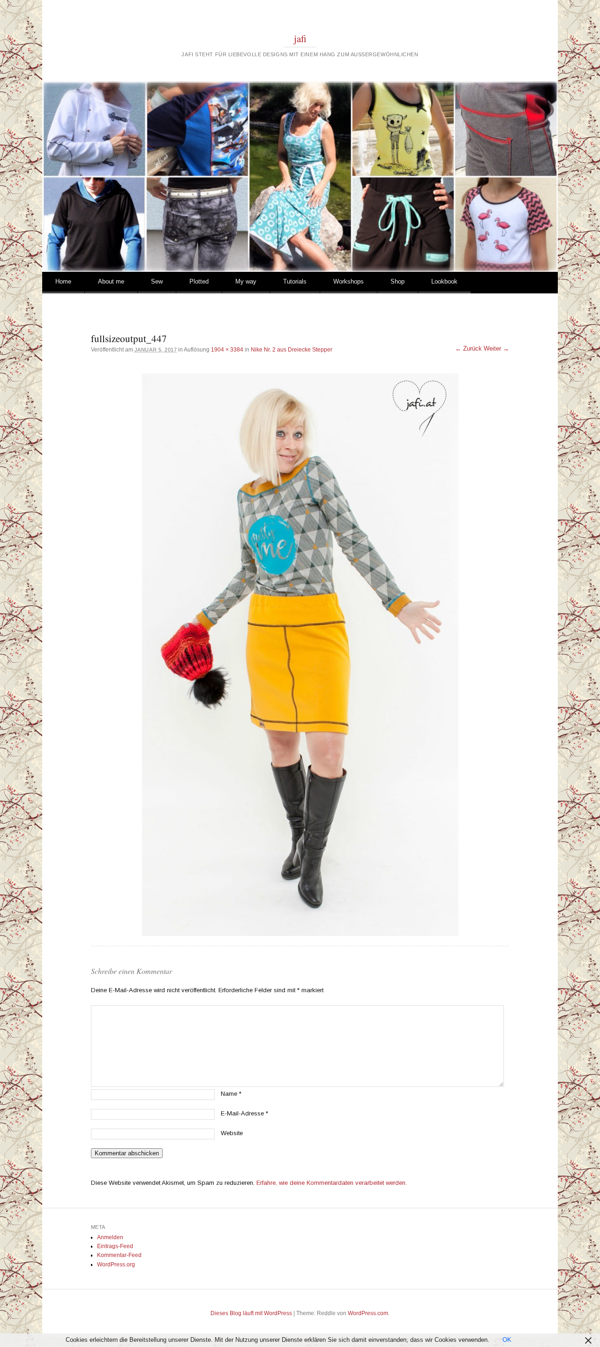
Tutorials (295, 281)
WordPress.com (368, 1313)
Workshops (348, 281)
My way (245, 281)
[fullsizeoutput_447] (300, 655)
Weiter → (496, 348)
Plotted (199, 281)
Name (231, 1093)
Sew (157, 281)
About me (111, 281)
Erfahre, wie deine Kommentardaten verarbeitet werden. (331, 1182)
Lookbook (444, 281)
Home (63, 281)
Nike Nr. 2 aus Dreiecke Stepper (291, 349)
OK (506, 1339)
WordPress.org (116, 1264)
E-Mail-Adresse (244, 1113)
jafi (300, 38)
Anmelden (110, 1237)
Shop (397, 281)
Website (232, 1133)
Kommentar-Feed (119, 1255)
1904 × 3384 (227, 349)
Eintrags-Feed (115, 1246)
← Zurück (468, 348)
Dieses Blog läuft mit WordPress (251, 1313)
